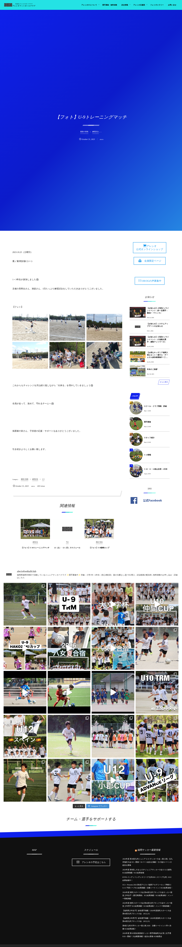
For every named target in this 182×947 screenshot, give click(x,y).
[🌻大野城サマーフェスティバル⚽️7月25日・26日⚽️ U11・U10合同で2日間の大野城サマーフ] (25, 692)
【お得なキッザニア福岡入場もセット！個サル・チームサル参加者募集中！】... (157, 354)
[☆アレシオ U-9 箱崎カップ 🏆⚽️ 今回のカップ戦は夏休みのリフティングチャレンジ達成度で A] (25, 648)
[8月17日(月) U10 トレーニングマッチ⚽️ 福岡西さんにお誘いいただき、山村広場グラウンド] (25, 604)
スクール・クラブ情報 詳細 (155, 406)
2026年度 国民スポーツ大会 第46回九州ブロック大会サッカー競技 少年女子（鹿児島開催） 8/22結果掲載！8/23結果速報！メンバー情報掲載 (147, 895)
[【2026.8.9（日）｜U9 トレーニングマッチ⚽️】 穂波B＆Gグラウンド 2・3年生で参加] (69, 604)
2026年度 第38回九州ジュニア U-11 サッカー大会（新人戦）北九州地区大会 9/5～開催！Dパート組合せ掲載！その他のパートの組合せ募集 (147, 862)
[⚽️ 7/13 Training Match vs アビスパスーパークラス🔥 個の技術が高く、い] (25, 780)
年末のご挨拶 (152, 369)
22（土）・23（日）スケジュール (67, 548)
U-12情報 (147, 455)
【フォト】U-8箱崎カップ (99, 548)
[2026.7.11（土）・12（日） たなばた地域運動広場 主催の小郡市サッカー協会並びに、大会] (113, 780)
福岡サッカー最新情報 (148, 850)
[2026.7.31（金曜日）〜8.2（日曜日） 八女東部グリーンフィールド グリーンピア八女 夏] (113, 648)
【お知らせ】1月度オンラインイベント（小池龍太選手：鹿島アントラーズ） (158, 339)
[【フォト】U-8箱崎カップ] (99, 529)
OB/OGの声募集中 (151, 281)
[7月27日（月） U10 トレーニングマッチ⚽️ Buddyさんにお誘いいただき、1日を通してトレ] (157, 648)
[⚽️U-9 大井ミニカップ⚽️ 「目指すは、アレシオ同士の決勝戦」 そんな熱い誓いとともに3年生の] (113, 736)
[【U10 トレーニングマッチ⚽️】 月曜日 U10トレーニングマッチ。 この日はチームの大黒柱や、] (157, 692)
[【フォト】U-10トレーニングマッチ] (35, 529)
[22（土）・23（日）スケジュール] (67, 529)
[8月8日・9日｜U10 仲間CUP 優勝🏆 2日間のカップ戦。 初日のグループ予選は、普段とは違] (157, 604)
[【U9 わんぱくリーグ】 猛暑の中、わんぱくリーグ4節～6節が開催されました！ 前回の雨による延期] (113, 692)
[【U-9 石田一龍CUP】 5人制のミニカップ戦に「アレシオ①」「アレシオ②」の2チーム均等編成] (69, 692)
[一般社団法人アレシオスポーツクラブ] (20, 5)
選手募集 (147, 422)
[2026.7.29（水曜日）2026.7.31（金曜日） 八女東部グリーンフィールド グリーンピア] (69, 648)
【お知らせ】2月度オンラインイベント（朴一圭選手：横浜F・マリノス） (158, 310)
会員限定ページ (153, 261)
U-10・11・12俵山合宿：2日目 (155, 469)
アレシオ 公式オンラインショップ (149, 248)
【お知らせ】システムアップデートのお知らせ (157, 325)
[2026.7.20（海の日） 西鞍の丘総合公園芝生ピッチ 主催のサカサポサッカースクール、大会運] (25, 736)
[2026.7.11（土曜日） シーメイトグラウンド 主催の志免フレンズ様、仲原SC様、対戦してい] (69, 780)
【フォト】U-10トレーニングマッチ (35, 548)
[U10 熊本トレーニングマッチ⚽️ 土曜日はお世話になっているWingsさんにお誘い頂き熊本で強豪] (69, 736)
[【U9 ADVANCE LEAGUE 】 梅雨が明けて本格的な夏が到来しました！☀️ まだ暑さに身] (157, 780)
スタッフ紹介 (149, 438)
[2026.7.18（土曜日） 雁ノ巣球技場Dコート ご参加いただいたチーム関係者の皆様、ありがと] (157, 736)
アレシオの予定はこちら (94, 862)
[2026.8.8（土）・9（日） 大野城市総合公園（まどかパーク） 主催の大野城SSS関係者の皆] (113, 604)
